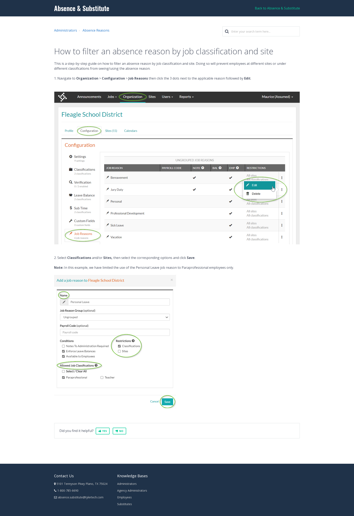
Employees (124, 497)
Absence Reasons (96, 30)
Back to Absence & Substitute (277, 8)
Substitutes (124, 504)
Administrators (65, 30)
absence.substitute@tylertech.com (80, 497)
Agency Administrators (132, 490)
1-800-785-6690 (67, 490)
